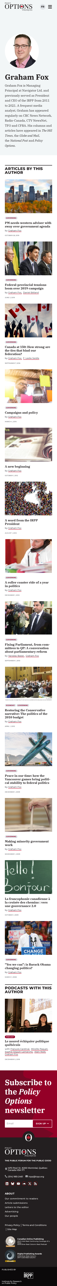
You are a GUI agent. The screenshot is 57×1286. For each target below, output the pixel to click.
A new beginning (17, 466)
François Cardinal (19, 1049)
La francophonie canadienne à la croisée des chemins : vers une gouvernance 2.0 (28, 902)
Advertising (11, 1211)
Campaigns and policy (21, 412)
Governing (11, 218)
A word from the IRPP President (21, 522)
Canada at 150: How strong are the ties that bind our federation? (27, 350)
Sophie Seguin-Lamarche (19, 1052)
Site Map (12, 1229)
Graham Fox (14, 230)
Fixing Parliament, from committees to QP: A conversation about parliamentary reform (27, 648)
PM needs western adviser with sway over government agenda (28, 224)
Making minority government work (27, 843)
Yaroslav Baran (16, 656)
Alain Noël (39, 1052)
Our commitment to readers (21, 1198)
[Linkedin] (7, 1184)
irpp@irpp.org (36, 1176)
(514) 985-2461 (15, 1176)
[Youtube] (18, 1184)
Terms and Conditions (34, 1225)
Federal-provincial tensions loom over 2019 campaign (25, 286)
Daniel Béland (31, 292)
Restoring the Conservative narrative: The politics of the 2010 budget (26, 713)
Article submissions (16, 1203)
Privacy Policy (12, 1225)
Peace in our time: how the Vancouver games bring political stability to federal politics (27, 779)
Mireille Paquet (39, 1049)
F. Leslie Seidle (31, 358)
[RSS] (35, 1184)
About (9, 1193)
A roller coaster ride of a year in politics (27, 584)
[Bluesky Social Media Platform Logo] (13, 1184)
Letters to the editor (17, 1207)
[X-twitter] (30, 1184)
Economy (10, 705)
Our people (11, 1215)
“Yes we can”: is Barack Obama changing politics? (28, 966)
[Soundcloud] (24, 1184)
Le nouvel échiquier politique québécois (27, 1043)
